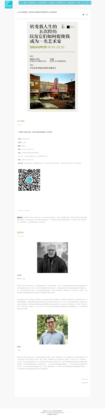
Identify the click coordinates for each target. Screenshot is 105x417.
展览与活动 (32, 2)
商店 (78, 2)
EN (90, 2)
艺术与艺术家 (42, 2)
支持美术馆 (71, 2)
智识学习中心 (61, 2)
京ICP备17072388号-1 (52, 414)
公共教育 (51, 2)
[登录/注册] (87, 3)
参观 (25, 2)
